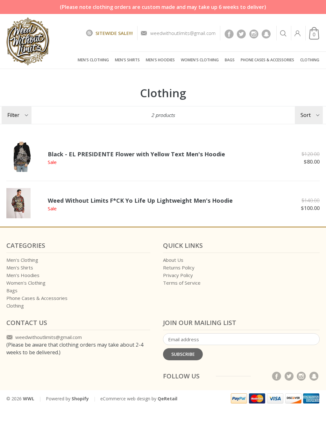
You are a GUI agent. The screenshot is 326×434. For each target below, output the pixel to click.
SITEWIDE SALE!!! (114, 33)
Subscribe (183, 354)
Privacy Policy (178, 275)
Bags (230, 60)
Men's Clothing (93, 60)
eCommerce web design (125, 399)
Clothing (309, 60)
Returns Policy (179, 267)
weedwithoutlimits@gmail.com (183, 33)
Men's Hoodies (160, 60)
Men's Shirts (127, 60)
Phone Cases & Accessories (267, 60)
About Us (173, 260)
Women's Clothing (200, 60)
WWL (28, 399)
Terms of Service (182, 283)
